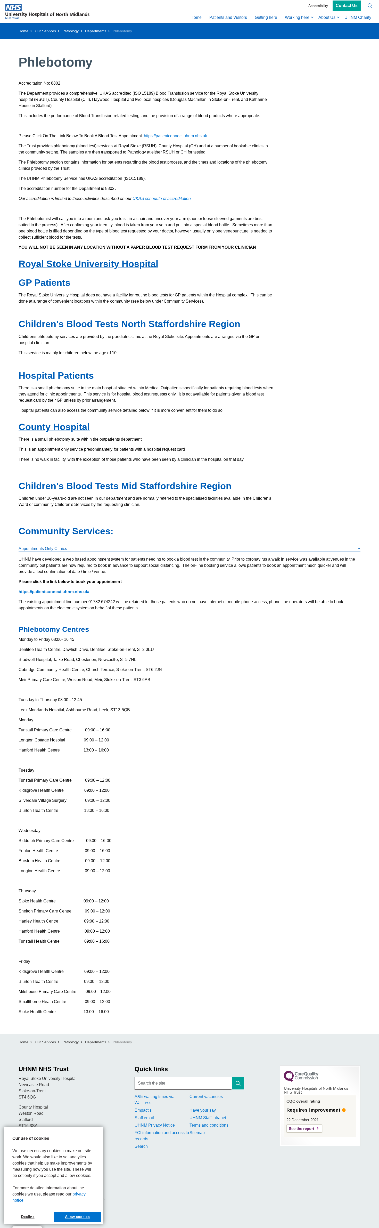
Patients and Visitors (228, 17)
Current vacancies (206, 1096)
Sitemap (197, 1132)
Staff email (144, 1118)
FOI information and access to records (162, 1135)
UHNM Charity (357, 17)
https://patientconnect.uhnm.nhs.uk (175, 136)
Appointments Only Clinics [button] (43, 548)
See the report (301, 1128)
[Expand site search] (370, 6)
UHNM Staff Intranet (208, 1118)
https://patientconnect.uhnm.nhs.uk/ (54, 591)
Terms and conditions (209, 1125)
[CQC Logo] (301, 1080)
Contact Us (347, 6)
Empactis (143, 1110)
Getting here (266, 17)
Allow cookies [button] (77, 1217)
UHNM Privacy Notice (155, 1125)
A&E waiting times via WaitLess (155, 1099)
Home (196, 17)
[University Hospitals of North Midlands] (47, 11)
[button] (238, 1083)
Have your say (203, 1110)
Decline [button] (27, 1217)
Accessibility (318, 6)
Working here (297, 17)
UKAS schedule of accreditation (162, 198)
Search (141, 1146)
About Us (326, 17)
